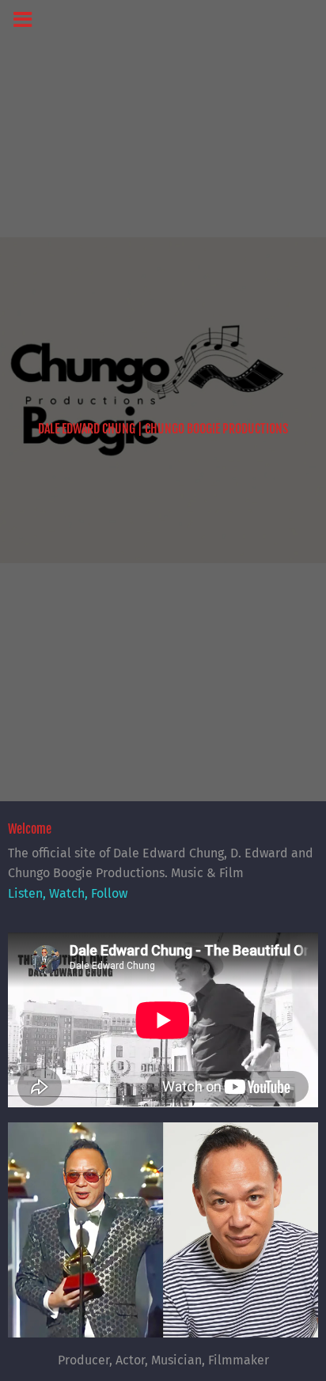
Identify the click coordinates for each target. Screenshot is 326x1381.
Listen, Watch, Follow (67, 893)
